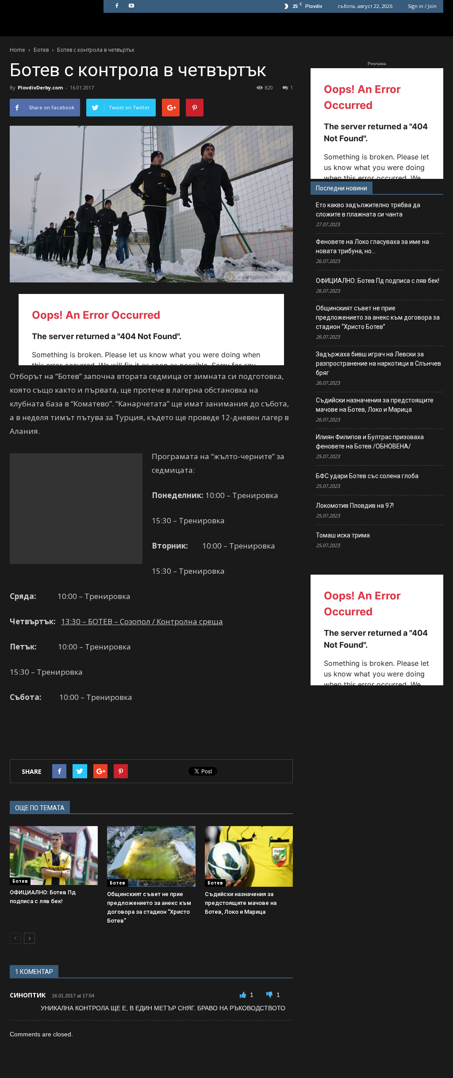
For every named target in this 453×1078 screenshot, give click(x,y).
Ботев (20, 881)
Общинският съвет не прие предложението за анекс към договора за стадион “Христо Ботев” (378, 317)
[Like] (244, 994)
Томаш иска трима (343, 535)
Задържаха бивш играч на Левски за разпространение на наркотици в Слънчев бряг (378, 363)
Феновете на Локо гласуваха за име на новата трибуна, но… (372, 246)
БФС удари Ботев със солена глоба (367, 475)
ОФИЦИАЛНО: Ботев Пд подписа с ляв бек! (377, 280)
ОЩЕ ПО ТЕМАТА (40, 807)
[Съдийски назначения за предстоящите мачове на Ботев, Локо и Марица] (249, 856)
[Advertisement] (76, 508)
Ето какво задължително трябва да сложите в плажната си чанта (368, 209)
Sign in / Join (422, 6)
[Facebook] (116, 6)
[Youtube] (131, 6)
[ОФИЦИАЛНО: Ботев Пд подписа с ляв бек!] (54, 855)
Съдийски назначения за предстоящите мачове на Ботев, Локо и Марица (240, 903)
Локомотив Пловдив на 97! (355, 505)
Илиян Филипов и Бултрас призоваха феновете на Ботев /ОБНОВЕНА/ (370, 441)
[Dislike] (270, 994)
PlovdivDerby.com (40, 87)
